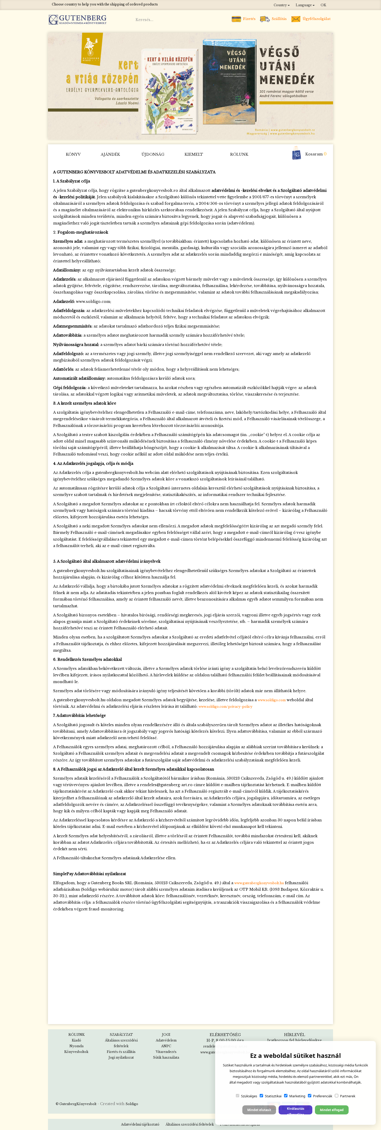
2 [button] (163, 134)
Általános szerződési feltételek (190, 1124)
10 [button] (225, 134)
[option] (190, 86)
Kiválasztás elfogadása (295, 1110)
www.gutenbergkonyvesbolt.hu (259, 883)
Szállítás (279, 19)
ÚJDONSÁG (153, 154)
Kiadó (76, 1040)
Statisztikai (273, 1096)
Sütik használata (166, 1057)
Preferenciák (322, 1096)
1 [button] (155, 134)
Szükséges (249, 1096)
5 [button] (186, 134)
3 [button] (171, 134)
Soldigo (131, 1104)
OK (323, 5)
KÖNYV (73, 154)
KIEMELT (194, 154)
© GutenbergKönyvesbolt (76, 1104)
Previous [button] (54, 86)
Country (281, 5)
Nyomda (76, 1046)
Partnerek (347, 1096)
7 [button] (202, 134)
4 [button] (178, 134)
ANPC (166, 1046)
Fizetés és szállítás (121, 1052)
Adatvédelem (166, 1040)
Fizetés (249, 19)
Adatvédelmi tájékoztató (140, 1124)
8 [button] (210, 134)
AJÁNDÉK (110, 154)
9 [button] (217, 134)
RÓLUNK (239, 154)
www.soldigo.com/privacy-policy (225, 707)
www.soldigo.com (272, 700)
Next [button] (327, 86)
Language (304, 5)
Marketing (297, 1096)
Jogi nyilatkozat (121, 1057)
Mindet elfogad (332, 1110)
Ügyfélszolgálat (316, 19)
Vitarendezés (166, 1052)
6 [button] (194, 134)
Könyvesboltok (76, 1052)
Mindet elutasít (259, 1110)
